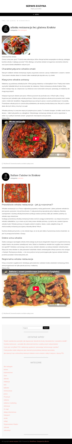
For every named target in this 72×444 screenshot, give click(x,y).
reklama (6, 400)
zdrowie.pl (7, 430)
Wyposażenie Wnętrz (11, 424)
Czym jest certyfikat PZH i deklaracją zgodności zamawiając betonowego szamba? (31, 347)
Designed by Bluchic (43, 441)
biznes (6, 369)
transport (7, 415)
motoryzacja (8, 391)
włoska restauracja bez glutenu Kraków (33, 27)
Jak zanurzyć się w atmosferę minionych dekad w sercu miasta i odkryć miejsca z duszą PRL (34, 353)
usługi (6, 421)
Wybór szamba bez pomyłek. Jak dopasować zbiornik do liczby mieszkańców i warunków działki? (35, 341)
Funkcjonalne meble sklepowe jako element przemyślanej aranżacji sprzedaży (29, 350)
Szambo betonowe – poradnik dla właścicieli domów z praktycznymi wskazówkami (31, 344)
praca (6, 394)
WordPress (33, 441)
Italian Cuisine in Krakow (25, 175)
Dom (5, 376)
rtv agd (6, 409)
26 (5, 175)
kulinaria (20, 178)
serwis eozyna (36, 6)
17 (5, 27)
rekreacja (7, 406)
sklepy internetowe (10, 412)
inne (5, 385)
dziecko (6, 379)
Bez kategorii (22, 30)
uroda (6, 418)
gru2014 (6, 29)
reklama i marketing (10, 403)
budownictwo (8, 372)
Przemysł (7, 397)
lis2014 (6, 177)
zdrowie (6, 427)
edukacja (7, 382)
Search (46, 328)
